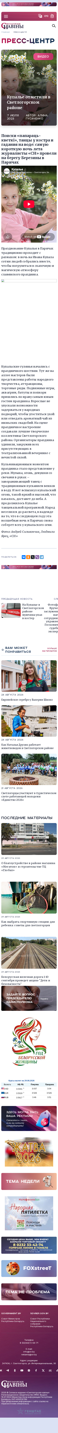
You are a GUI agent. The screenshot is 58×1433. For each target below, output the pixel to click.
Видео (43, 56)
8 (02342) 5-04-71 (29, 1343)
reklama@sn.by (29, 1354)
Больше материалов (49, 649)
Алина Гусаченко (37, 117)
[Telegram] (42, 557)
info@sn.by (29, 1351)
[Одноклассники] (28, 557)
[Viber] (37, 557)
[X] (33, 557)
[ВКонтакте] (24, 557)
